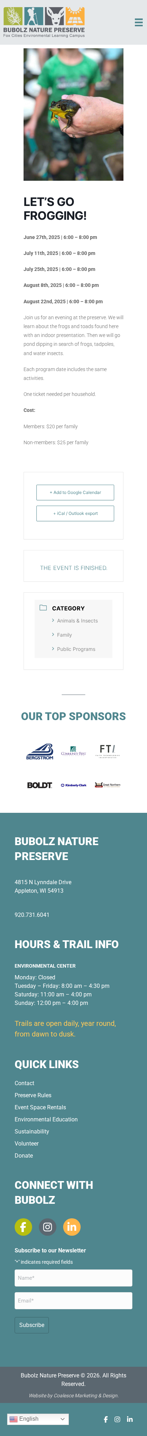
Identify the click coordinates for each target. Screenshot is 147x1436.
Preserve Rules (33, 1095)
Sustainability (32, 1131)
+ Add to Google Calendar (75, 492)
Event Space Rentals (40, 1107)
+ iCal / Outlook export (75, 513)
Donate (24, 1155)
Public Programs (76, 649)
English (28, 1419)
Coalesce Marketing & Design (85, 1395)
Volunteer (27, 1143)
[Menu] (139, 22)
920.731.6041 (32, 915)
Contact (24, 1083)
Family (64, 635)
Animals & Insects (77, 621)
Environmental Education (46, 1119)
